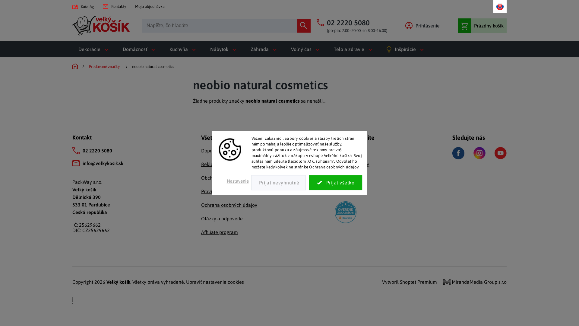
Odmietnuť (279, 182)
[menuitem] (94, 49)
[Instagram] (479, 153)
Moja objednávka (150, 6)
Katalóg (87, 7)
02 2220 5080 (97, 150)
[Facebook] (458, 153)
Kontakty (118, 6)
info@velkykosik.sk (103, 163)
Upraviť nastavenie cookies (215, 282)
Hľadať (304, 26)
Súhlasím (335, 182)
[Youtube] (501, 153)
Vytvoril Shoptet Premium (409, 282)
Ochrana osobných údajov (334, 167)
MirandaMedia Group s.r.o (479, 282)
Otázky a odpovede (222, 218)
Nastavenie (238, 181)
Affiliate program (219, 232)
